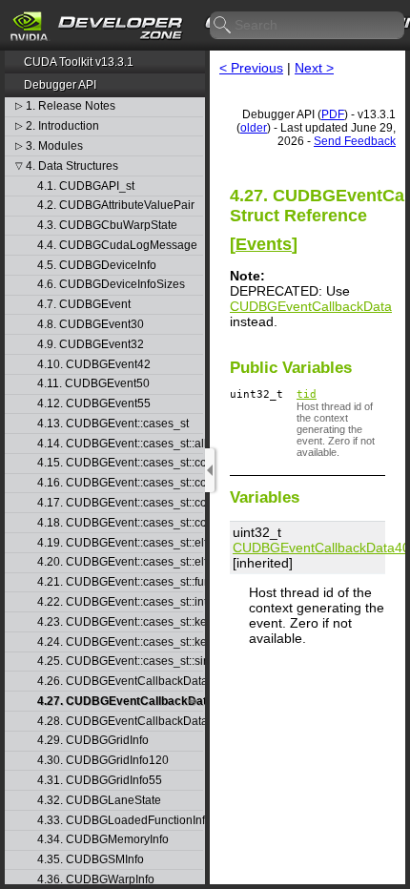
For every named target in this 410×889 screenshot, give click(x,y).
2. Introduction (62, 126)
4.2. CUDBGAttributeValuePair (116, 205)
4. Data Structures (72, 166)
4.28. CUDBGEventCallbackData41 (120, 721)
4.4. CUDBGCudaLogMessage (117, 245)
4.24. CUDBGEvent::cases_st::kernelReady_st (120, 642)
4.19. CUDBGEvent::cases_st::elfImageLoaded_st (120, 543)
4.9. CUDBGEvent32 (90, 345)
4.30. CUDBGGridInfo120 (103, 761)
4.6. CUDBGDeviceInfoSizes (111, 285)
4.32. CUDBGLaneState (99, 801)
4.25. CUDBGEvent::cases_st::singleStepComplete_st (120, 661)
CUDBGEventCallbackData (311, 306)
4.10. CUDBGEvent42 (94, 365)
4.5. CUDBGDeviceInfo (96, 265)
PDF (332, 114)
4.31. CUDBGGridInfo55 (99, 781)
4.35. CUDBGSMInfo (90, 860)
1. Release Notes (70, 106)
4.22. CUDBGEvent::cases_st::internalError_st (120, 602)
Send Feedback (355, 141)
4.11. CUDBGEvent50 (93, 384)
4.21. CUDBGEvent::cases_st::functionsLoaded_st (120, 582)
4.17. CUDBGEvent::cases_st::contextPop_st (120, 503)
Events (264, 244)
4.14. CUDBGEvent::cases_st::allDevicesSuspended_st (120, 444)
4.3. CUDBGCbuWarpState (107, 225)
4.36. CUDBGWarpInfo (95, 880)
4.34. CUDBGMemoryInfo (103, 840)
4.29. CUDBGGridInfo (93, 740)
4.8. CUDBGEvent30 (90, 325)
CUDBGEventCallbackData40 (321, 547)
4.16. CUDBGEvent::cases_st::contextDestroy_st (120, 483)
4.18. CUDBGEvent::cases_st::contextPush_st (120, 523)
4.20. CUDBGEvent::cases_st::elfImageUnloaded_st (120, 562)
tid (307, 394)
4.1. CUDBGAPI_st (85, 186)
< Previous (251, 67)
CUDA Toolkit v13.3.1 (78, 62)
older (253, 127)
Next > (314, 67)
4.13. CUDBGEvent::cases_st (113, 424)
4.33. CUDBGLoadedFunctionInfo (120, 821)
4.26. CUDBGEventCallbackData (120, 681)
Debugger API (60, 85)
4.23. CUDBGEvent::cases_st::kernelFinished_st (120, 622)
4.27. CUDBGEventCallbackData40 (120, 701)
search (223, 25)
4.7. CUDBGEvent (84, 305)
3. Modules (54, 146)
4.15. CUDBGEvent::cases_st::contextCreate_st (120, 463)
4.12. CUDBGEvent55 (94, 404)
